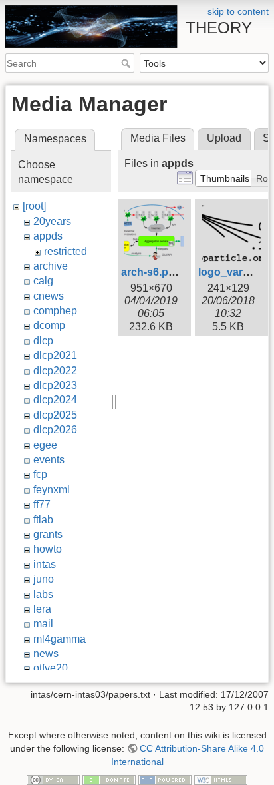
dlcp (43, 340)
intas (44, 564)
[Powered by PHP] (165, 779)
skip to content (238, 11)
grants (48, 534)
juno (43, 579)
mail (43, 623)
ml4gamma (59, 639)
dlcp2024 (55, 399)
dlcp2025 (55, 415)
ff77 (42, 504)
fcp (40, 474)
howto (47, 549)
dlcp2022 (55, 370)
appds (48, 236)
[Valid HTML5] (220, 779)
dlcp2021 (55, 355)
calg (43, 280)
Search (127, 63)
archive (50, 266)
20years (52, 221)
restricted (65, 251)
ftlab (43, 519)
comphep (55, 310)
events (49, 459)
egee (45, 445)
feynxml (51, 489)
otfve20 (50, 668)
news (46, 653)
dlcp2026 (55, 429)
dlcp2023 (55, 385)
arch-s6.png (151, 272)
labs (43, 594)
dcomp (49, 325)
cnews (48, 296)
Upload (224, 138)
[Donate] (109, 779)
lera (42, 609)
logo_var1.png (234, 272)
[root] (34, 206)
